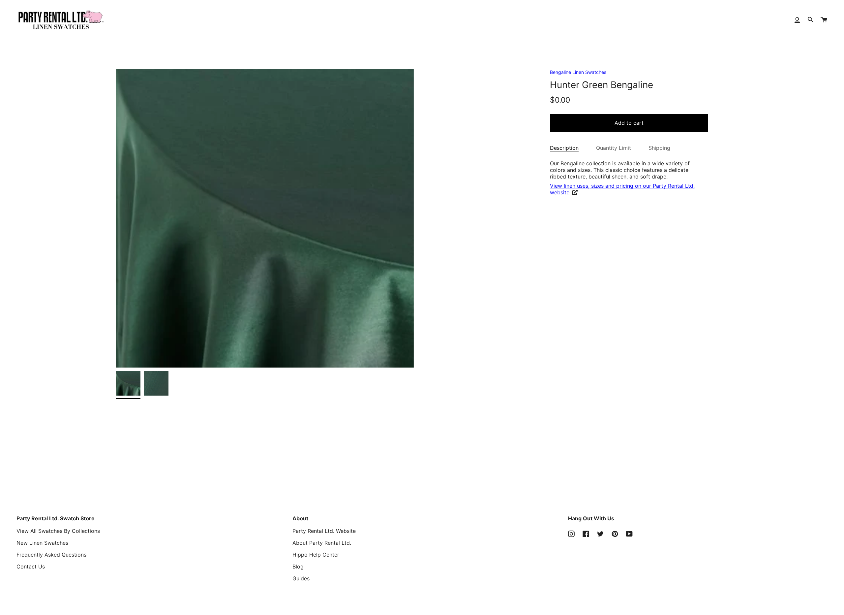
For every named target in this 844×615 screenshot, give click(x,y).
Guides (301, 578)
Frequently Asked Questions (51, 554)
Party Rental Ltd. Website (324, 531)
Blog (298, 566)
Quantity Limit (613, 148)
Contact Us (30, 566)
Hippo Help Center (315, 554)
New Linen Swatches (42, 542)
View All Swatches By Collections (58, 531)
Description (564, 148)
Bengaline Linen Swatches (578, 72)
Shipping (659, 148)
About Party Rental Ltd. (321, 542)
